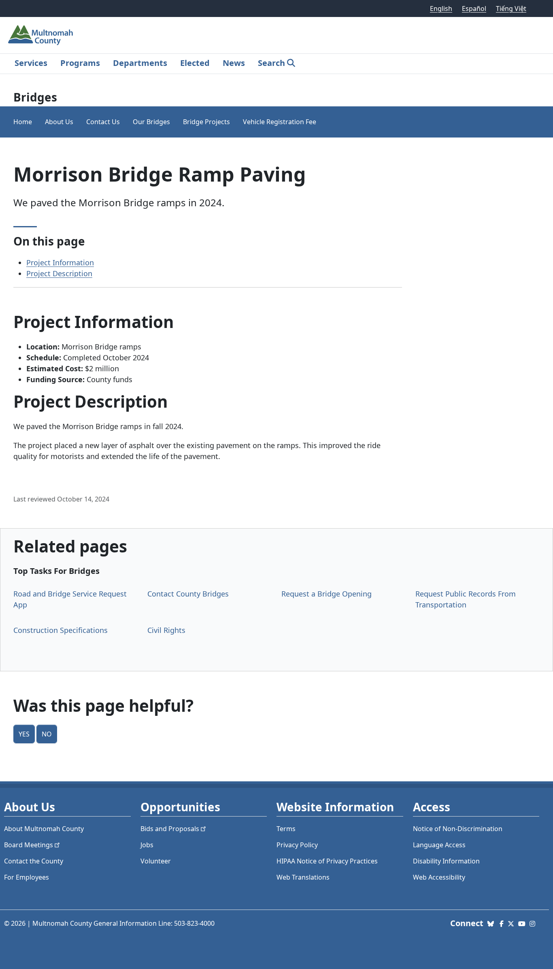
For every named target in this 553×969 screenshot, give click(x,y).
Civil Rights (166, 630)
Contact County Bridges (188, 594)
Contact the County (33, 861)
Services (31, 62)
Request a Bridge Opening (326, 594)
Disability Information (446, 861)
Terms (286, 828)
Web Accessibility (439, 877)
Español (474, 8)
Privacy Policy (297, 844)
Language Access (439, 844)
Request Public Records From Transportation (465, 599)
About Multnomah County (44, 828)
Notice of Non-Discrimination (457, 828)
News (234, 62)
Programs (80, 62)
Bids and (169, 828)
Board (28, 844)
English (441, 8)
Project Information (60, 262)
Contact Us (103, 121)
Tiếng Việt (511, 8)
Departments (140, 62)
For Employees (26, 877)
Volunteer (155, 861)
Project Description (59, 273)
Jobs (146, 844)
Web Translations (303, 877)
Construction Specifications (60, 630)
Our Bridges (151, 121)
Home (22, 121)
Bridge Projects (206, 121)
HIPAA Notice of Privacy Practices (327, 861)
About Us (59, 121)
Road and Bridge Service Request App (70, 599)
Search (271, 62)
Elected (195, 62)
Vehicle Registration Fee (279, 121)
